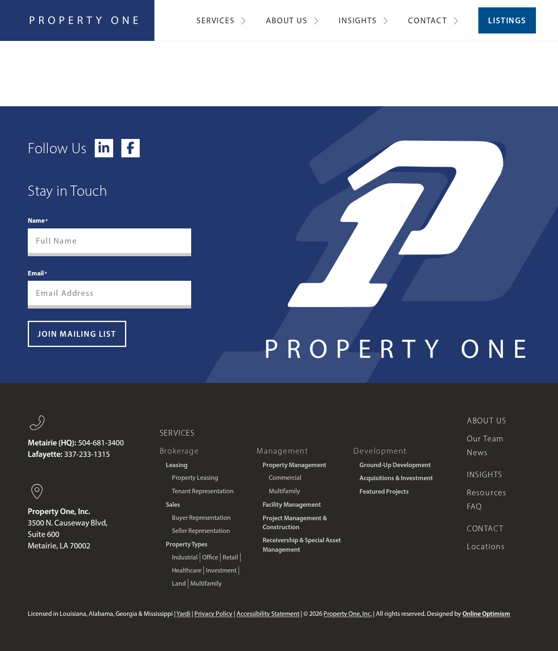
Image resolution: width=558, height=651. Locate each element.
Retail (230, 557)
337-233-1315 (87, 454)
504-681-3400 (101, 442)
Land (179, 583)
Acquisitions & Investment (396, 478)
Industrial (185, 557)
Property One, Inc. (348, 613)
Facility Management (292, 504)
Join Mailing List (77, 334)
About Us (487, 420)
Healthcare (186, 570)
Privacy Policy (213, 613)
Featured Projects (384, 491)
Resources (487, 492)
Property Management (294, 465)
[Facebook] (130, 148)
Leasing (176, 465)
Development (380, 451)
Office (210, 557)
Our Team (485, 438)
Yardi (183, 613)
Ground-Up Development (395, 465)
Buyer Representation (201, 517)
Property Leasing (195, 477)
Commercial (285, 477)
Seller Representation (201, 531)
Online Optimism (486, 613)
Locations (486, 546)
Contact (485, 528)
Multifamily (206, 583)
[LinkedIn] (104, 148)
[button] (243, 20)
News (477, 452)
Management (282, 451)
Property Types (187, 544)
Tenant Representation (203, 491)
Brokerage (179, 451)
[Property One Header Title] (84, 20)
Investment (221, 570)
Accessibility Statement (268, 613)
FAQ (474, 506)
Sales (173, 504)
